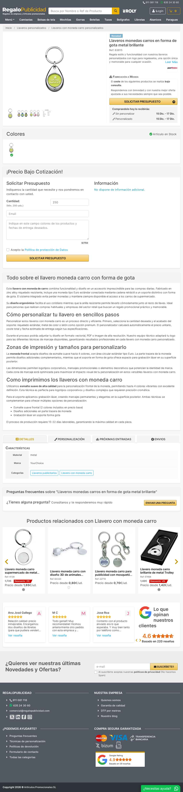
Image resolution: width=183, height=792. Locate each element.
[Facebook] (24, 717)
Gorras (80, 19)
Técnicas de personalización (27, 741)
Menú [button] (8, 19)
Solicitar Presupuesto (141, 101)
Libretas (140, 19)
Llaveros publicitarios (44, 472)
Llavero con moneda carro (76, 472)
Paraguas (172, 19)
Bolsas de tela (46, 19)
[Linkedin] (18, 717)
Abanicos (155, 19)
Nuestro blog (109, 716)
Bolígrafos (123, 19)
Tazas (108, 19)
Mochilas (65, 19)
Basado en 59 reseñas (119, 763)
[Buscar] (115, 11)
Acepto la (39, 250)
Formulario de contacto (23, 751)
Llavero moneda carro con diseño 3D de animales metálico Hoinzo (68, 574)
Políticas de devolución (24, 746)
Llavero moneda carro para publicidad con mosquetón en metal (113, 574)
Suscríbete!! (165, 666)
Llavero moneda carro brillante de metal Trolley (157, 570)
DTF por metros (111, 710)
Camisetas (26, 19)
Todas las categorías (22, 757)
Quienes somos (111, 700)
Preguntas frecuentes (23, 735)
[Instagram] (30, 717)
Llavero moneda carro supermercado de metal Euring (21, 572)
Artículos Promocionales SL (40, 787)
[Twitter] (12, 717)
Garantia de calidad (113, 705)
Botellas (95, 19)
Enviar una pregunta (160, 502)
